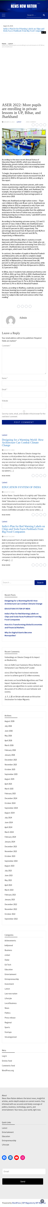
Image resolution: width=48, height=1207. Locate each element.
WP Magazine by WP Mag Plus (34, 1203)
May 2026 (8, 735)
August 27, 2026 (9, 450)
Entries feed (7, 1061)
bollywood (9, 945)
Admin (23, 317)
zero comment (31, 122)
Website (5, 401)
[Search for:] (33, 15)
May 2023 (8, 880)
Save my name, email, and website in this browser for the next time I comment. (23, 415)
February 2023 (10, 894)
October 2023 (10, 856)
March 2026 (9, 745)
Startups (8, 1032)
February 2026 (10, 750)
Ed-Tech (8, 964)
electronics (9, 680)
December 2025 (11, 760)
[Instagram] (22, 1157)
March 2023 (9, 890)
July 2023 (8, 870)
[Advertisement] (24, 73)
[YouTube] (16, 1157)
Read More (6, 476)
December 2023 (11, 846)
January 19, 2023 (9, 122)
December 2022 (11, 904)
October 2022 (10, 914)
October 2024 (10, 803)
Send (22, 1181)
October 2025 (10, 769)
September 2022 (11, 919)
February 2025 (10, 793)
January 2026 (10, 755)
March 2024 (9, 832)
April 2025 (8, 784)
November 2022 (11, 909)
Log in (4, 1056)
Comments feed (8, 1065)
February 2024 (10, 837)
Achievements (10, 940)
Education (9, 969)
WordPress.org (8, 1070)
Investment (9, 984)
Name (5, 378)
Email (4, 389)
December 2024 (11, 798)
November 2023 (11, 851)
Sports (7, 1027)
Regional (8, 1022)
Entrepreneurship (12, 979)
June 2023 (9, 875)
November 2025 (11, 764)
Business (8, 950)
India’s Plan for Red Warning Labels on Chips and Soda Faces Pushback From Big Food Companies (23, 29)
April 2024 (8, 827)
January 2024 (10, 841)
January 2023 (10, 899)
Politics (7, 1013)
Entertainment (10, 974)
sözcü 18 (8, 672)
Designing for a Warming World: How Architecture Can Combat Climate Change (23, 442)
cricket (7, 955)
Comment (6, 345)
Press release (10, 1017)
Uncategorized (11, 1037)
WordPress (16, 1203)
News (7, 1008)
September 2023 (11, 861)
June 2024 (9, 822)
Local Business (11, 1003)
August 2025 (9, 779)
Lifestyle (8, 998)
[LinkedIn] (10, 1157)
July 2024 (8, 817)
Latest (19, 122)
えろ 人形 (9, 696)
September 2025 (11, 774)
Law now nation (11, 993)
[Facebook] (4, 1157)
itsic (6, 665)
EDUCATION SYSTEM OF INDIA (21, 487)
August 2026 (9, 721)
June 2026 (9, 731)
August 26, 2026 (9, 536)
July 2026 (8, 726)
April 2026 (8, 740)
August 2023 (9, 866)
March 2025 (9, 788)
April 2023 (8, 885)
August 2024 (9, 813)
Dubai (7, 960)
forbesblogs (9, 657)
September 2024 (11, 808)
